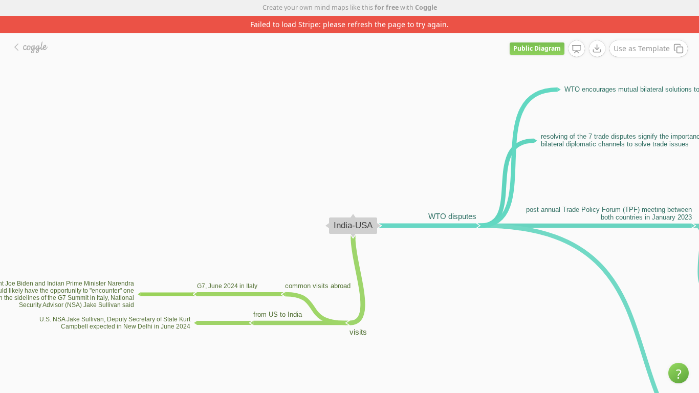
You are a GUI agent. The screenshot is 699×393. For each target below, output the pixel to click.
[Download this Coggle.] (597, 48)
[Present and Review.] (577, 49)
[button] (678, 373)
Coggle (426, 7)
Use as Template (642, 48)
